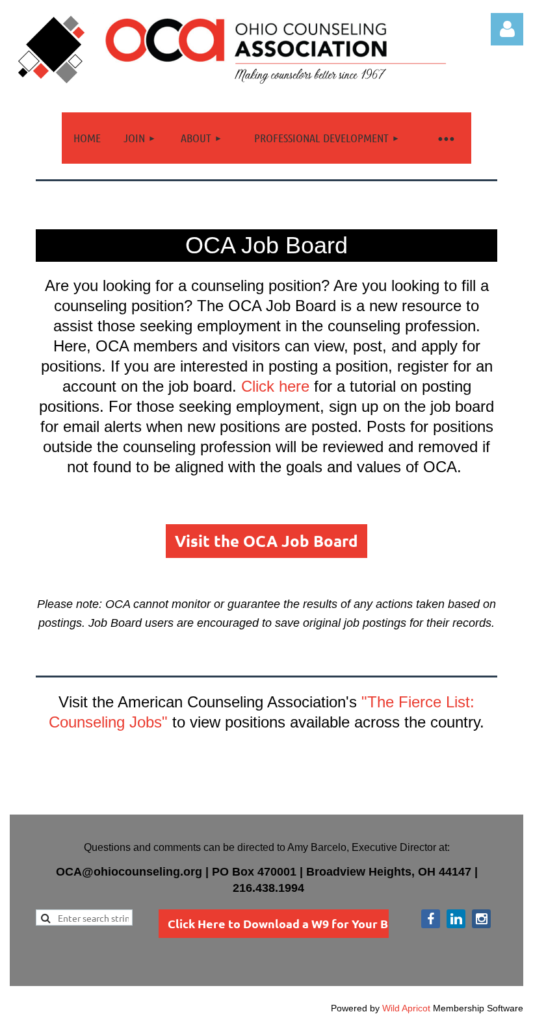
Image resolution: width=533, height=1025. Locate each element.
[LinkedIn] (456, 918)
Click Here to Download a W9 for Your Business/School (320, 923)
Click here (275, 386)
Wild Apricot (406, 1008)
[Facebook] (430, 918)
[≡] (445, 138)
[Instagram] (481, 918)
